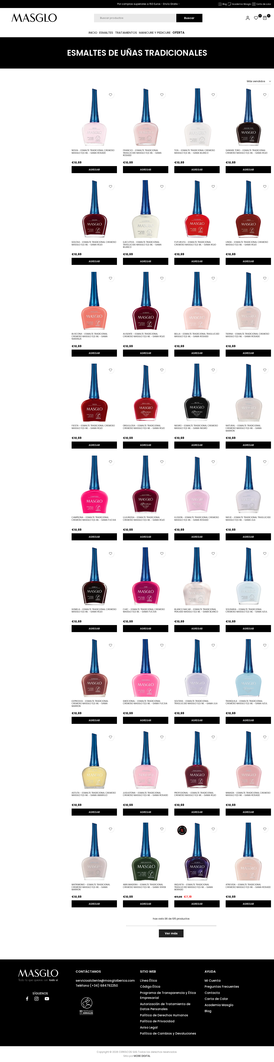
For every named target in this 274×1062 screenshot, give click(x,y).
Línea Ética (148, 980)
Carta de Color (216, 999)
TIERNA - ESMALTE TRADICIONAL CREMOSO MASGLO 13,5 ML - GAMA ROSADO (247, 335)
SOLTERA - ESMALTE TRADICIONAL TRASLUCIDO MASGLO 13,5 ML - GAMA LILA (195, 702)
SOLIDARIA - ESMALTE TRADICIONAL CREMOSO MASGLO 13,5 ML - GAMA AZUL (246, 610)
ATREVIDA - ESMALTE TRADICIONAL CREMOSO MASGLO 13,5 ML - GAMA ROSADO (248, 886)
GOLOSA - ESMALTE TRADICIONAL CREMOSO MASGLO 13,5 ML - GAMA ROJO (94, 243)
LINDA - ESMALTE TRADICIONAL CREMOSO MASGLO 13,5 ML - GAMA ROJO (247, 243)
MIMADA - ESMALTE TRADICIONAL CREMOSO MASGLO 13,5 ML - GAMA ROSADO (248, 794)
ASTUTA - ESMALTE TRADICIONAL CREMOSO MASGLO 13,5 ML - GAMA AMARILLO (94, 794)
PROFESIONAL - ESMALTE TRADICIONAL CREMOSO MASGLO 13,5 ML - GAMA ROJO (195, 794)
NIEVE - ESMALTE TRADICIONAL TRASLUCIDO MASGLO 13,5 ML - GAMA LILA (248, 518)
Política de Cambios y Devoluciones (168, 1033)
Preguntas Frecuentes (222, 986)
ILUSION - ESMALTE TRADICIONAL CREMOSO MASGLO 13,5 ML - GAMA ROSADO (196, 518)
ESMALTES (106, 32)
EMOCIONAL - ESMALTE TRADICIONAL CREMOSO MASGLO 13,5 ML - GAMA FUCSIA (145, 702)
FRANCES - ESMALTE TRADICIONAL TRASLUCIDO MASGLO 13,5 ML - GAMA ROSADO (142, 153)
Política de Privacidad (157, 1021)
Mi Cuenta (213, 980)
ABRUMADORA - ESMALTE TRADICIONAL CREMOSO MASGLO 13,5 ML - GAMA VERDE (144, 886)
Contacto (212, 993)
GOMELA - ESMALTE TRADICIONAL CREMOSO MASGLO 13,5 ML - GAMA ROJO (94, 610)
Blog (208, 1011)
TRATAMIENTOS (126, 32)
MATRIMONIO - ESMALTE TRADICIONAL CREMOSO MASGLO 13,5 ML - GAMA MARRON (91, 887)
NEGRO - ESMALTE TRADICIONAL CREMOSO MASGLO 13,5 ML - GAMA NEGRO (196, 427)
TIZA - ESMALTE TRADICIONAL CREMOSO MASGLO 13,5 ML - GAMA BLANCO (194, 151)
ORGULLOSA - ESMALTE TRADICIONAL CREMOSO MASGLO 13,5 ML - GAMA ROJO (144, 427)
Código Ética (150, 986)
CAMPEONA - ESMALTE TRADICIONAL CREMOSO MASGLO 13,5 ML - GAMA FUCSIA (94, 518)
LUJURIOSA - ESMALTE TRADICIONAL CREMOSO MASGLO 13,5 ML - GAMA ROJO (144, 518)
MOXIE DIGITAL (142, 1056)
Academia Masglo (219, 1005)
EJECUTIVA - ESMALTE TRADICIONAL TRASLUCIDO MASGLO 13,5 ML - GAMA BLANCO (142, 245)
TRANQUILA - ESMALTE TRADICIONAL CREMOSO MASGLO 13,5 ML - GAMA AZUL (246, 702)
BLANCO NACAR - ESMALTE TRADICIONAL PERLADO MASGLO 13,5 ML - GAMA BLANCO (196, 610)
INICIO (93, 32)
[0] (256, 18)
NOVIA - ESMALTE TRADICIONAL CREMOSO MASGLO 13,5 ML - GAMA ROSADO (93, 151)
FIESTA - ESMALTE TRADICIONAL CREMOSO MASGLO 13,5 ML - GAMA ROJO (93, 427)
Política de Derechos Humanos (164, 1015)
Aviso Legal (149, 1027)
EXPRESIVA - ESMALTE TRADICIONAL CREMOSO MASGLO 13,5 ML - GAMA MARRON (90, 704)
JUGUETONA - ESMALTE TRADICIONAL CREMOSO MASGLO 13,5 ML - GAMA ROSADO (145, 794)
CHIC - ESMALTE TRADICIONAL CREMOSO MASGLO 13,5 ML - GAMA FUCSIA (144, 610)
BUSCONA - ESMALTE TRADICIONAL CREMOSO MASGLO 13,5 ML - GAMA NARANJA (90, 336)
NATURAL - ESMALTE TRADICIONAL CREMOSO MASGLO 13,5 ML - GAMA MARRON (244, 428)
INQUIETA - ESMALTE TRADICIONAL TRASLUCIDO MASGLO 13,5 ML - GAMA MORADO (193, 887)
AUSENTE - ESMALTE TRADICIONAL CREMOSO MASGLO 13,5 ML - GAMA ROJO (144, 335)
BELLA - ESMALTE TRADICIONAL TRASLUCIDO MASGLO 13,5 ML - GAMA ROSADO (196, 335)
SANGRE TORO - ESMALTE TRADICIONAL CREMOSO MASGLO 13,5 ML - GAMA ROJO (246, 151)
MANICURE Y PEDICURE (154, 32)
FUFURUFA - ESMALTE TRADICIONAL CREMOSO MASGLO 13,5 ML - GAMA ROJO (195, 243)
